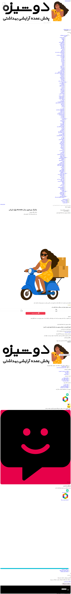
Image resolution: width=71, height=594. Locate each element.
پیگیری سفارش (64, 201)
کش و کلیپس (62, 156)
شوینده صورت (61, 96)
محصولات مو (64, 118)
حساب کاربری (66, 384)
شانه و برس (62, 155)
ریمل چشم (62, 46)
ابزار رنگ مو (62, 120)
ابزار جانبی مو (62, 150)
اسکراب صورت (61, 93)
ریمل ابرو (62, 59)
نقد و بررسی (67, 354)
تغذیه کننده (62, 141)
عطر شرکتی (62, 194)
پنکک (63, 40)
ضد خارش (62, 145)
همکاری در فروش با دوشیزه (64, 371)
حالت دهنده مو (61, 134)
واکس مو (62, 138)
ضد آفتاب (62, 83)
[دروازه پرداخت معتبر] (68, 407)
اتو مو (63, 151)
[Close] (4, 4)
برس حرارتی (62, 153)
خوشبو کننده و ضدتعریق (60, 109)
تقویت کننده (62, 142)
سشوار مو (62, 152)
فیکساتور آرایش (61, 42)
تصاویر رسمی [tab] (64, 589)
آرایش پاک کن (62, 44)
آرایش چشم (62, 45)
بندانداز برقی (62, 177)
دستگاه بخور (62, 188)
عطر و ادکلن (64, 191)
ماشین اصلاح (62, 175)
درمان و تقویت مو (61, 131)
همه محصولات (64, 199)
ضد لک (63, 105)
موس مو (62, 137)
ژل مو (63, 136)
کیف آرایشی (62, 77)
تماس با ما (67, 372)
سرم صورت (62, 88)
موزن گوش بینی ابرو (60, 179)
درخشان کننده (61, 143)
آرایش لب (62, 61)
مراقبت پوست (61, 82)
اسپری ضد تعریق (61, 112)
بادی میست (62, 111)
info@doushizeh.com (61, 367)
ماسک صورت (62, 84)
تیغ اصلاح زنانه (61, 171)
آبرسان (63, 99)
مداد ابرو (62, 54)
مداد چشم (62, 51)
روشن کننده (62, 100)
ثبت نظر (69, 341)
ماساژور (62, 190)
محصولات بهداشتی (63, 157)
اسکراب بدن (62, 90)
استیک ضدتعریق (61, 114)
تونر (63, 94)
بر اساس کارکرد (61, 97)
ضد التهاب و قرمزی (61, 101)
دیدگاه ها (61, 354)
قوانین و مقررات (66, 380)
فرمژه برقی (62, 189)
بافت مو (63, 184)
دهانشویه (62, 169)
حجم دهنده (62, 144)
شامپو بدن (62, 116)
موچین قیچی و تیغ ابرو (60, 55)
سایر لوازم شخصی (61, 187)
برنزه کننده (62, 43)
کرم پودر (62, 38)
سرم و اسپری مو (61, 132)
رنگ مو (63, 119)
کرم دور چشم (62, 85)
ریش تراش (62, 176)
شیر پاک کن (62, 92)
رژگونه (63, 41)
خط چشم (62, 47)
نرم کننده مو (62, 130)
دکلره (63, 122)
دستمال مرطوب (61, 95)
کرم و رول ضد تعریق (60, 113)
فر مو (63, 186)
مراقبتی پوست (63, 81)
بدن (63, 107)
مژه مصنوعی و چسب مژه (59, 52)
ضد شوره (62, 148)
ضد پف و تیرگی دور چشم (60, 102)
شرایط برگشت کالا (65, 378)
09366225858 (64, 366)
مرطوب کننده (62, 98)
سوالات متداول (66, 377)
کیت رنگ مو (62, 125)
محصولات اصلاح (61, 158)
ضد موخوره (62, 147)
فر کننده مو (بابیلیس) (60, 154)
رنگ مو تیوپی (62, 123)
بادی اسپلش (62, 110)
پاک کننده (62, 91)
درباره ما (67, 373)
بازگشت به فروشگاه (66, 583)
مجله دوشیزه (65, 202)
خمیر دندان (62, 167)
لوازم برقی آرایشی (63, 173)
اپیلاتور (63, 161)
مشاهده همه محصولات (65, 386)
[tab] (67, 355)
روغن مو (62, 127)
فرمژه (63, 49)
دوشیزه (69, 205)
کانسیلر (63, 39)
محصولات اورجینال (63, 196)
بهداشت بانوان (62, 170)
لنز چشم (62, 50)
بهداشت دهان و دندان (60, 165)
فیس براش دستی (61, 80)
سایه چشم (62, 48)
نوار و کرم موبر (61, 163)
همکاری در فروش (64, 200)
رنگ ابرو (62, 58)
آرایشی (65, 36)
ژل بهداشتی (62, 172)
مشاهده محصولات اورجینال (59, 197)
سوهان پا (62, 79)
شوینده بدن (62, 115)
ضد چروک (62, 89)
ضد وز (63, 149)
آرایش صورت (62, 37)
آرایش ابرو (62, 53)
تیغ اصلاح (62, 159)
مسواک (63, 166)
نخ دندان (63, 168)
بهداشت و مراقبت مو (60, 126)
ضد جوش (62, 103)
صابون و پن (62, 117)
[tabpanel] (35, 590)
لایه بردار (62, 106)
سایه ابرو (62, 60)
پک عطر (63, 195)
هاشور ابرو (62, 56)
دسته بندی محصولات (63, 35)
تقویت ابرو (62, 57)
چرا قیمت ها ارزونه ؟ (65, 379)
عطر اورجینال (62, 193)
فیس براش (62, 180)
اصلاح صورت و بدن (61, 174)
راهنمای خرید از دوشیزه (64, 387)
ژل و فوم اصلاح (61, 160)
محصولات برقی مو (61, 181)
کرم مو (63, 128)
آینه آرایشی (62, 78)
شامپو (63, 133)
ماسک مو (62, 129)
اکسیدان (62, 121)
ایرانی (67, 205)
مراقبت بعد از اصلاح (60, 164)
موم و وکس (62, 162)
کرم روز (62, 86)
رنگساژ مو (62, 124)
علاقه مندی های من (67, 581)
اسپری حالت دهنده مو (60, 135)
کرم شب (62, 87)
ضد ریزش (62, 146)
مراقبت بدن (62, 108)
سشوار (63, 182)
